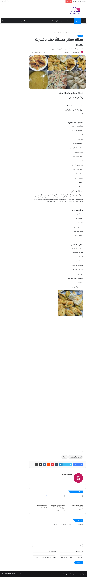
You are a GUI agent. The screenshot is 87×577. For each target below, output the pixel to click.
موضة (61, 20)
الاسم (81, 545)
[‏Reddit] (48, 464)
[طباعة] (36, 464)
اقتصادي (51, 20)
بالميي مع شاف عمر (42, 505)
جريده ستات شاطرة (75, 457)
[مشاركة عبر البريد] (40, 464)
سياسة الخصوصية (20, 574)
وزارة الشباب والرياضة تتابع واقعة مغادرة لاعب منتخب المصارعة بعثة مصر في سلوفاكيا (44, 1)
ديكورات (56, 20)
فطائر (64, 457)
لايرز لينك (3, 573)
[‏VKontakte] (44, 464)
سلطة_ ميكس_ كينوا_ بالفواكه (77, 506)
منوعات (71, 20)
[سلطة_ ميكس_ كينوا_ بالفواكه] (75, 499)
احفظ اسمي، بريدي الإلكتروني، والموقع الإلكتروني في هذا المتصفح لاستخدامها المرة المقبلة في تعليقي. (58, 557)
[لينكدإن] (61, 464)
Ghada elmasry (76, 52)
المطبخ (77, 20)
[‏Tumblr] (56, 464)
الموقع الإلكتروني (52, 551)
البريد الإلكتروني (79, 551)
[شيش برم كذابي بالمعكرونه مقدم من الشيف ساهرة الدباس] (57, 499)
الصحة (66, 20)
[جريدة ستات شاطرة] (75, 10)
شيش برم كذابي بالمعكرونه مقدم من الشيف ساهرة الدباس (58, 507)
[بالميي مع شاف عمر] (39, 499)
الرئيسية (83, 20)
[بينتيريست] (52, 464)
